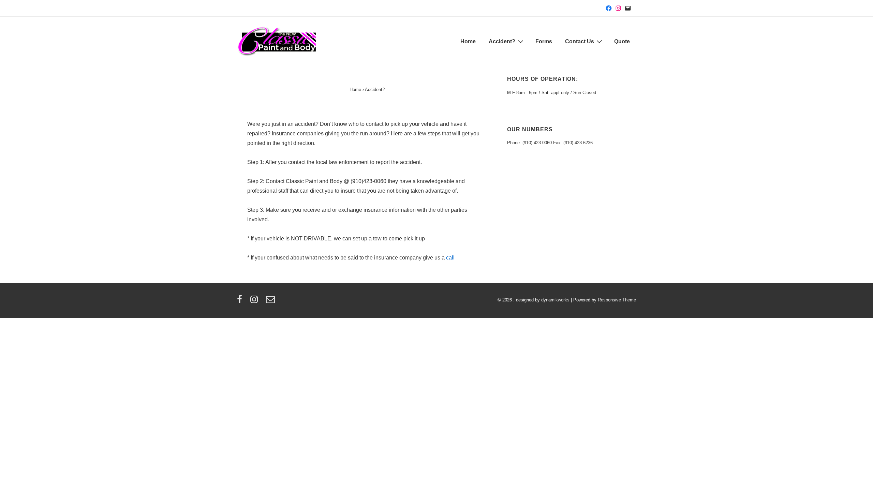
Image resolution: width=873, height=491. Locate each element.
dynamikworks (555, 299)
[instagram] (255, 301)
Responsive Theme (617, 299)
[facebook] (241, 301)
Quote (622, 41)
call (450, 258)
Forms (543, 41)
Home (468, 41)
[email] (271, 301)
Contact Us (579, 41)
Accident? (502, 41)
